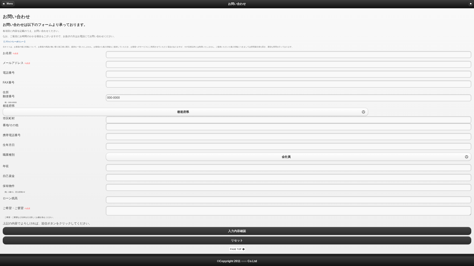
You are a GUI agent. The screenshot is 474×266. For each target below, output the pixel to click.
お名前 (10, 53)
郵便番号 (9, 96)
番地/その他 (10, 125)
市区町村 (9, 118)
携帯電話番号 (12, 135)
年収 (6, 166)
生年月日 (9, 144)
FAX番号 (8, 82)
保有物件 (9, 185)
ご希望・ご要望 (16, 208)
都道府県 (9, 105)
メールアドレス (16, 62)
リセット (237, 240)
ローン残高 (10, 198)
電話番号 (9, 72)
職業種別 (9, 154)
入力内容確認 (237, 231)
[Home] (470, 3)
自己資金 (9, 176)
